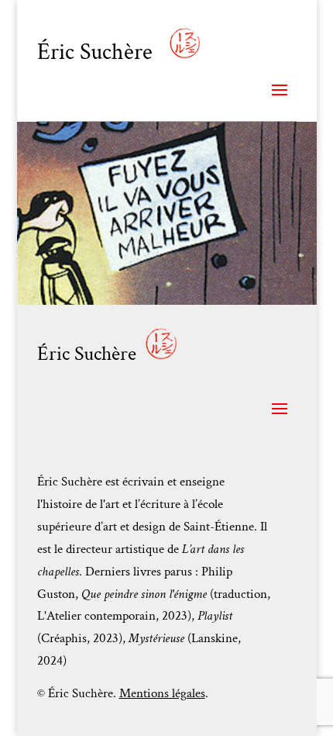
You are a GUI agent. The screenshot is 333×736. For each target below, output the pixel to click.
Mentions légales (162, 693)
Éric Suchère (97, 52)
